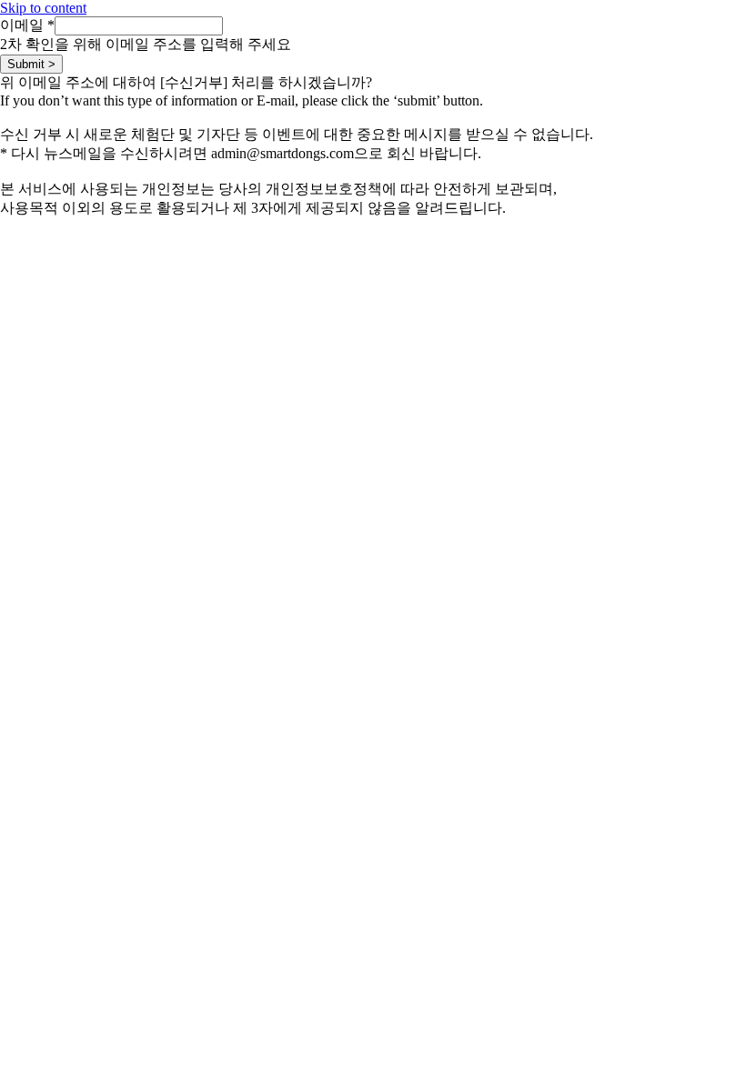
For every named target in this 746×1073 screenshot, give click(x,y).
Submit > (31, 64)
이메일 (27, 25)
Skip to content (43, 7)
